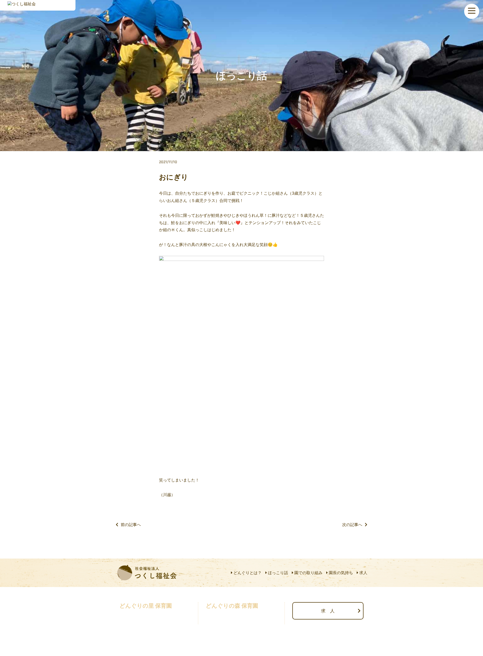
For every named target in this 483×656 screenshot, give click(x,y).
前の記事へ (131, 524)
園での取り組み (308, 572)
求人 (363, 572)
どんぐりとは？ (247, 572)
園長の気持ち (341, 572)
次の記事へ (352, 524)
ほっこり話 (278, 572)
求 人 (328, 610)
